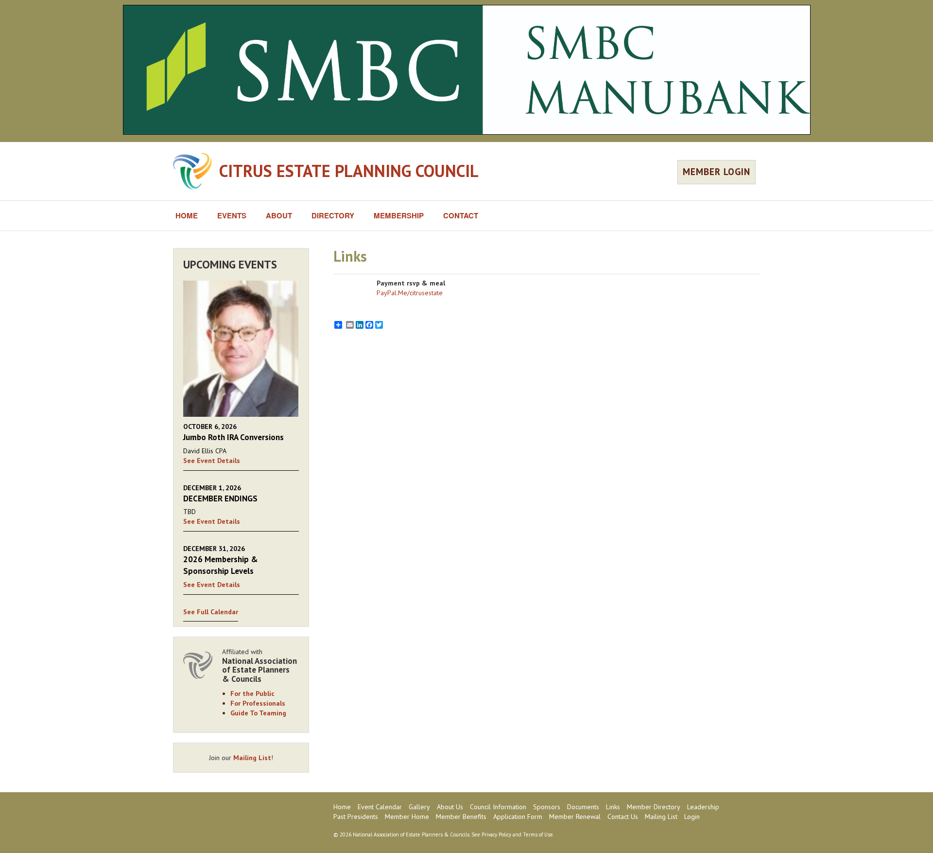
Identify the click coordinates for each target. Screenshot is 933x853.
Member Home (407, 816)
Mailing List (252, 757)
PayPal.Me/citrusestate (410, 292)
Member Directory (653, 806)
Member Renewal (575, 816)
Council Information (498, 806)
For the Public (252, 693)
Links (613, 806)
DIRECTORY (332, 215)
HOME (186, 215)
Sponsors (546, 806)
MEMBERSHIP (399, 215)
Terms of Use (538, 834)
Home (342, 806)
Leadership (703, 806)
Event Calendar (380, 806)
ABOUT (279, 215)
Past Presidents (355, 816)
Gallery (419, 806)
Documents (583, 806)
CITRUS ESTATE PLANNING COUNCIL (349, 170)
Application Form (517, 816)
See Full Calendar (210, 611)
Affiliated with (259, 665)
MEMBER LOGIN (716, 172)
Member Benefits (461, 816)
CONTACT (460, 215)
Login (692, 816)
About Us (450, 806)
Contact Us (622, 816)
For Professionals (257, 703)
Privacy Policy (496, 834)
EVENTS (231, 215)
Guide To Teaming (258, 713)
